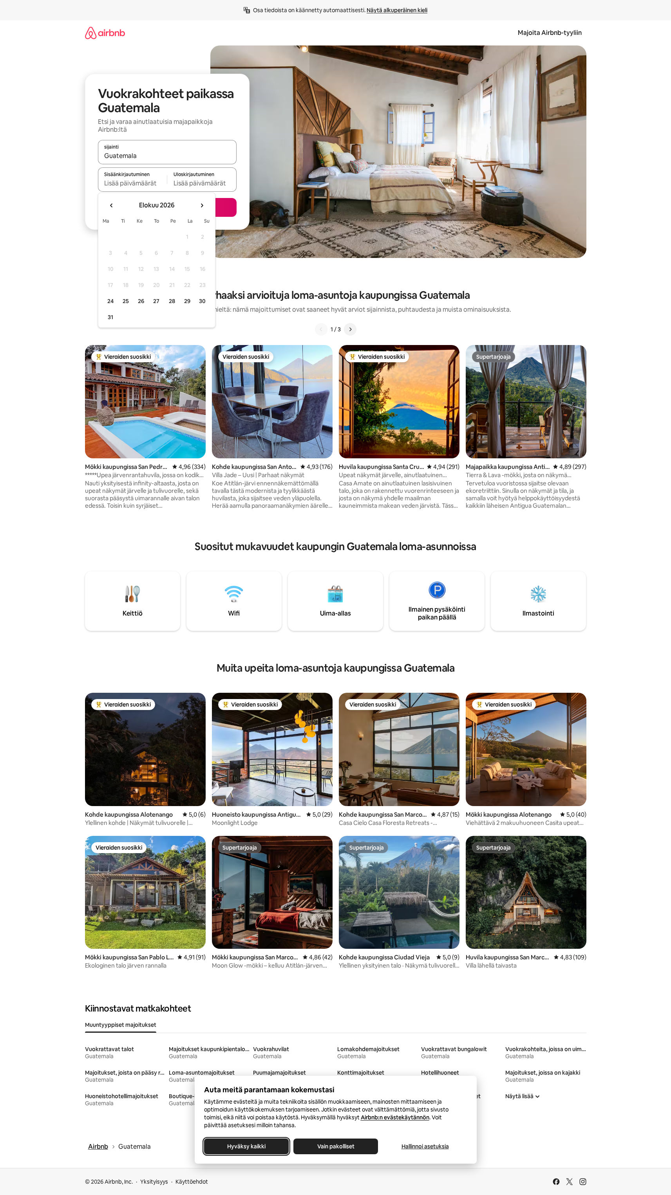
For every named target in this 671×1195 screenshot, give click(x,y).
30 (202, 301)
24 (110, 301)
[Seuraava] (350, 329)
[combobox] (167, 155)
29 (187, 301)
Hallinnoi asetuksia (425, 1146)
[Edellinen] (321, 329)
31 (110, 317)
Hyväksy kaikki (246, 1146)
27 (156, 301)
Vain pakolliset (335, 1146)
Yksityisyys (154, 1181)
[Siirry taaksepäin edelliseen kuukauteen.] (111, 205)
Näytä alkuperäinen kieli (397, 10)
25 (126, 301)
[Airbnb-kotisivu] (105, 32)
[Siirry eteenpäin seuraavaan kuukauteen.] (201, 205)
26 (141, 301)
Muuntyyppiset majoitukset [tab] (120, 1024)
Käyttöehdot (191, 1181)
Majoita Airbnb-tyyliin (550, 33)
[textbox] (132, 183)
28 (172, 301)
